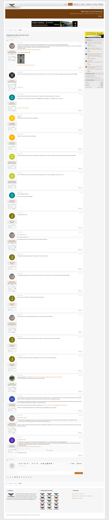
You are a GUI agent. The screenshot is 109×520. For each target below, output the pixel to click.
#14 (81, 314)
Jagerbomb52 (10, 36)
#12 (81, 273)
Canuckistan (14, 110)
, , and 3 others (27, 65)
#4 (81, 115)
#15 (81, 336)
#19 (81, 415)
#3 (81, 94)
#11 (81, 254)
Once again (90, 60)
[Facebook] (96, 515)
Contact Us (82, 493)
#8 (81, 192)
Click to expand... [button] (49, 450)
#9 (81, 212)
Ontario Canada (15, 60)
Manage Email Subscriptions (77, 498)
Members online (90, 73)
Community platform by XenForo (18, 514)
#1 (81, 43)
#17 (81, 375)
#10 (81, 232)
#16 (81, 356)
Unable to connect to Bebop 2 (94, 48)
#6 (81, 153)
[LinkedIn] (100, 515)
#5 (81, 134)
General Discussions (92, 45)
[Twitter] (102, 515)
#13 (81, 295)
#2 (81, 72)
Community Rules (75, 495)
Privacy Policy (89, 495)
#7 (81, 173)
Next (11, 39)
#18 (81, 396)
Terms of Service (82, 495)
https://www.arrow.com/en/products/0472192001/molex (29, 49)
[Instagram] (98, 515)
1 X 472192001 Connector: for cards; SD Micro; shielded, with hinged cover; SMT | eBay (44, 377)
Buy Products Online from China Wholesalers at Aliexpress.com (55, 405)
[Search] (102, 8)
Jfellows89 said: (21, 234)
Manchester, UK (15, 391)
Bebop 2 (89, 51)
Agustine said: (21, 439)
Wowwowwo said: (21, 417)
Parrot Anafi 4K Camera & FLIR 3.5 (95, 42)
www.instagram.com (16, 90)
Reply (81, 67)
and (24, 107)
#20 (81, 437)
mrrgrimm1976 (100, 87)
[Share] (80, 43)
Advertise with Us (75, 493)
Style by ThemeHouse (35, 514)
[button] (79, 4)
